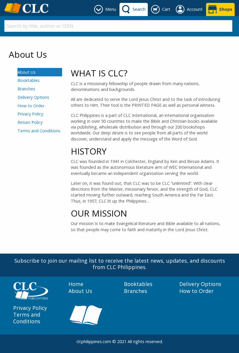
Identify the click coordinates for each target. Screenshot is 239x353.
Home (75, 284)
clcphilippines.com (93, 341)
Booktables (28, 80)
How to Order (30, 105)
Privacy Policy (30, 114)
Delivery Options (33, 97)
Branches (26, 89)
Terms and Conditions (38, 131)
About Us (26, 72)
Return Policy (30, 122)
